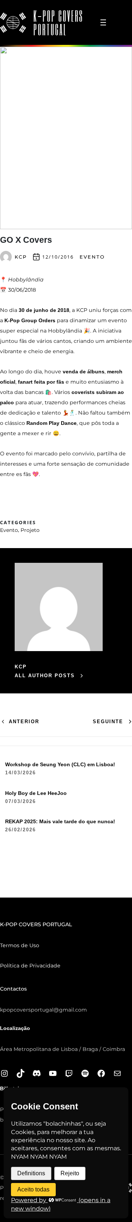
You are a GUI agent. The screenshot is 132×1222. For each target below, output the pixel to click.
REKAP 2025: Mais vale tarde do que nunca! (60, 821)
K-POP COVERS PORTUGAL (58, 22)
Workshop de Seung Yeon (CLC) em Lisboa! (60, 764)
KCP (21, 257)
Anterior (24, 721)
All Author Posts (45, 675)
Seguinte (108, 721)
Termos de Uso (19, 945)
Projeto (30, 530)
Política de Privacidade (30, 965)
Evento (92, 257)
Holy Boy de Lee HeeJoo (36, 793)
